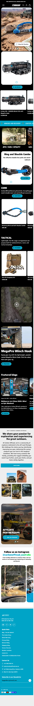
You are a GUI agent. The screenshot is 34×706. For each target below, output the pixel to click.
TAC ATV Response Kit (8, 277)
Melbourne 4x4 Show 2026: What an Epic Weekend (13, 402)
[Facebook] (3, 624)
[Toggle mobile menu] (6, 5)
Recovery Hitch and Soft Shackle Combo (13, 226)
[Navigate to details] (24, 143)
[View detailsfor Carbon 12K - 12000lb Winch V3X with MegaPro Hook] (13, 100)
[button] (29, 5)
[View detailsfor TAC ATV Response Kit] (14, 263)
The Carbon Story (6, 635)
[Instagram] (6, 624)
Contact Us (5, 653)
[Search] (23, 5)
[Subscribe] (30, 680)
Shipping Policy (6, 645)
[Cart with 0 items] (29, 5)
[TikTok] (14, 624)
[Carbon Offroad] (16, 5)
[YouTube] (10, 624)
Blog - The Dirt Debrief (8, 632)
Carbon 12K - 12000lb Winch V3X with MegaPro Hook (12, 112)
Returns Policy (5, 643)
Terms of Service (6, 648)
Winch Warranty (6, 638)
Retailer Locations (6, 650)
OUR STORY (17, 465)
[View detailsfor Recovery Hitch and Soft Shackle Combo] (14, 211)
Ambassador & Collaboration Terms (11, 655)
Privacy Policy (5, 640)
